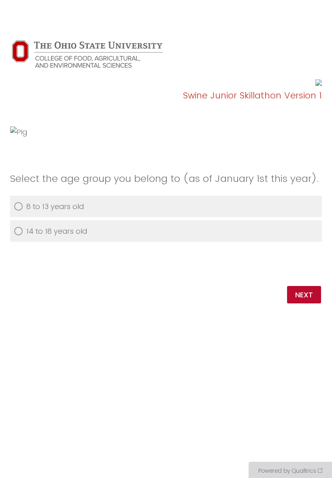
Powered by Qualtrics (287, 471)
